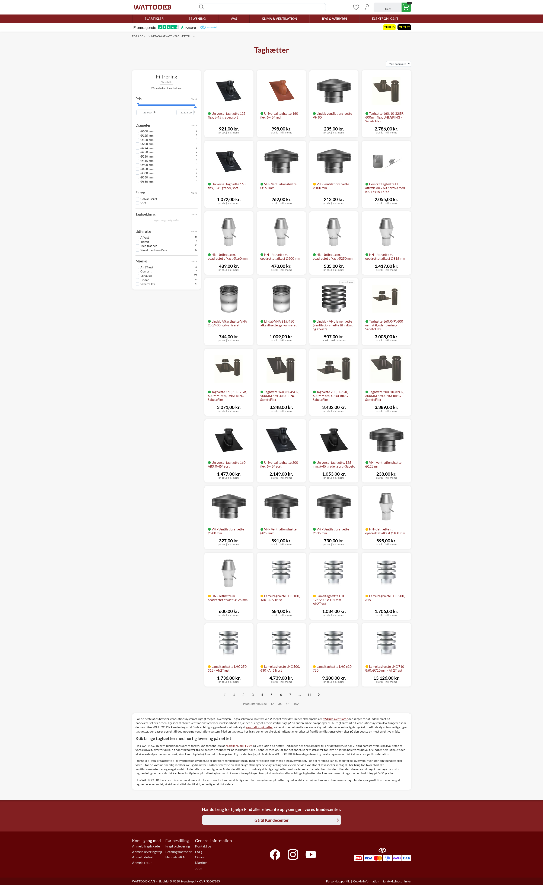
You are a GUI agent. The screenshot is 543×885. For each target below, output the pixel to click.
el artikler (232, 745)
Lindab (144, 279)
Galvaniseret (148, 198)
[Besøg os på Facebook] (275, 854)
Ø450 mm (147, 169)
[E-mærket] (208, 27)
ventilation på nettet (259, 727)
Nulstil (194, 98)
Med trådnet (148, 246)
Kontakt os (203, 846)
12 (272, 703)
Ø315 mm (147, 160)
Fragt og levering (177, 846)
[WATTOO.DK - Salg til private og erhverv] (152, 7)
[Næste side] (318, 694)
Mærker (201, 863)
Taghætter (182, 36)
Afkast (144, 237)
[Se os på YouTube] (311, 854)
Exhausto (146, 275)
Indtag (144, 241)
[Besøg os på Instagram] (293, 854)
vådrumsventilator (335, 719)
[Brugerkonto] (367, 7)
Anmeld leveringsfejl (147, 852)
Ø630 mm (147, 181)
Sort (143, 203)
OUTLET (404, 27)
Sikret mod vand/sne (153, 250)
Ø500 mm (147, 173)
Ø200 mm (147, 144)
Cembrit (145, 271)
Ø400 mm (147, 165)
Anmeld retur (142, 863)
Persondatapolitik (338, 881)
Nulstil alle (166, 82)
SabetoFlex (147, 284)
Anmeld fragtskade (146, 846)
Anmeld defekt (143, 857)
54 (287, 703)
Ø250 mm (147, 152)
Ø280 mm (147, 156)
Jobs (198, 868)
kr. (155, 112)
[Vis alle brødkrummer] (194, 36)
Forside (137, 36)
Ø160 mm (147, 139)
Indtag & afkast (161, 36)
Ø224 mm (147, 148)
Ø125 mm (147, 135)
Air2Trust (146, 267)
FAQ (198, 852)
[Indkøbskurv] (392, 7)
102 (296, 703)
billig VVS (245, 745)
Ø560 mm (147, 177)
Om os (200, 857)
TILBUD (389, 27)
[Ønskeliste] (356, 7)
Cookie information (366, 881)
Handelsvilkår (175, 857)
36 (280, 703)
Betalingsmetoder (178, 852)
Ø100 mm (147, 131)
